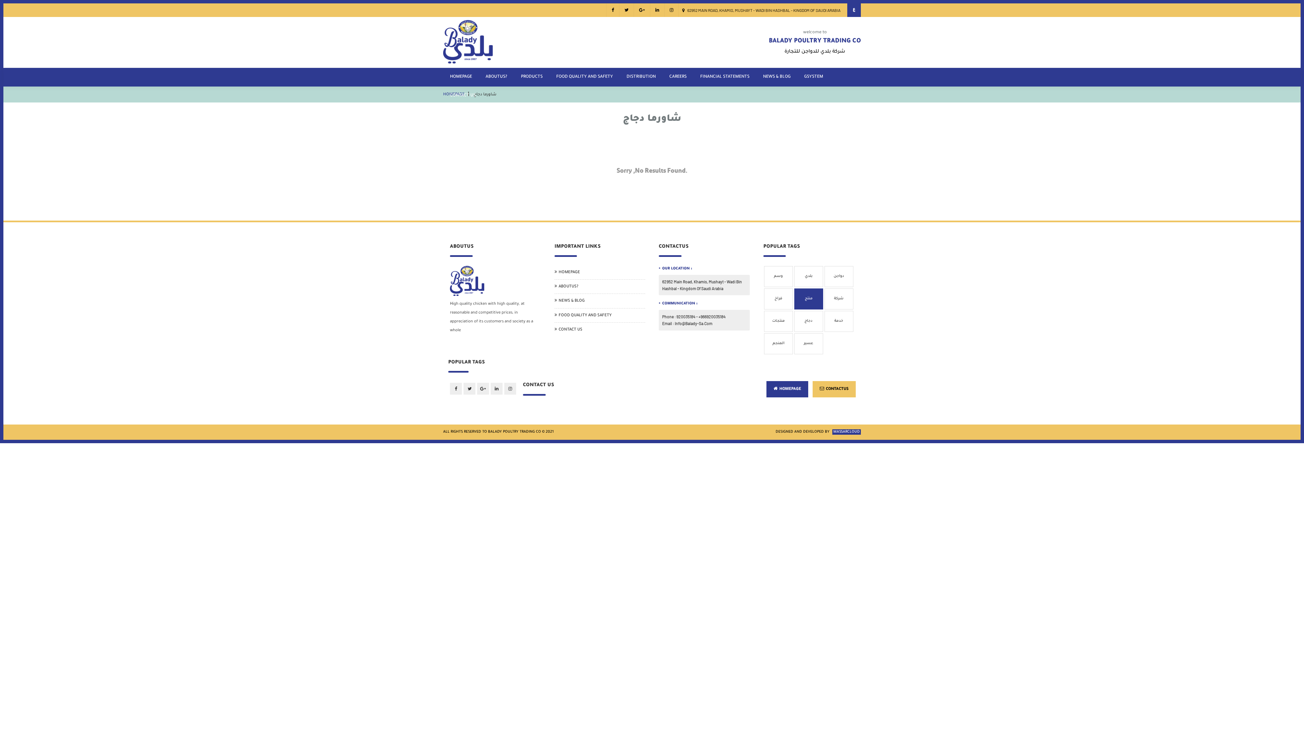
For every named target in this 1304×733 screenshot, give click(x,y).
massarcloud (846, 432)
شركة (839, 299)
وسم (778, 276)
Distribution (641, 77)
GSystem (813, 77)
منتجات (778, 321)
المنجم (778, 343)
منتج (809, 299)
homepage (461, 77)
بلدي (809, 276)
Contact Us (463, 95)
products (532, 77)
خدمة (838, 321)
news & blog (777, 77)
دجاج (808, 321)
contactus (837, 389)
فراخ (778, 299)
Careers (678, 77)
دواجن (839, 276)
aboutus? (496, 77)
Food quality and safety (584, 77)
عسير (808, 343)
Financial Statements (724, 77)
